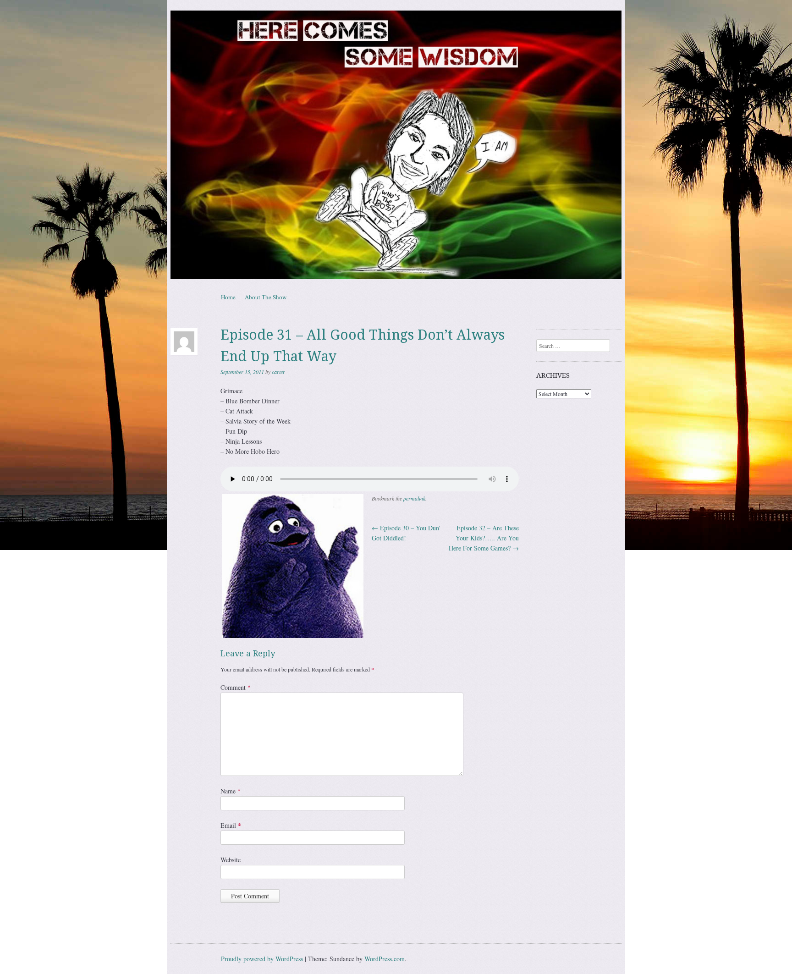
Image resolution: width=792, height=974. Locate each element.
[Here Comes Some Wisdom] (396, 145)
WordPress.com (384, 958)
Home (228, 297)
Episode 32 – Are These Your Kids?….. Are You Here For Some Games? (484, 537)
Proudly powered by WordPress (262, 958)
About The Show (265, 297)
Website (230, 859)
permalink (414, 498)
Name (230, 791)
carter (278, 371)
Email (230, 825)
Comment (235, 687)
